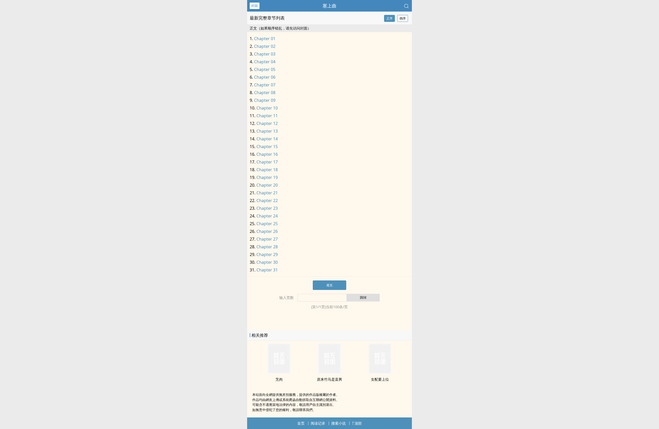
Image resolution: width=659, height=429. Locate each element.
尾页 (329, 285)
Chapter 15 (267, 146)
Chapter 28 (267, 247)
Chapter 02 (264, 46)
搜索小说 (338, 423)
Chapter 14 (267, 139)
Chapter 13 (267, 131)
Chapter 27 (267, 239)
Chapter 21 (267, 193)
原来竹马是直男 (329, 379)
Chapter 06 (264, 77)
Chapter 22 (267, 200)
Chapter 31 (267, 270)
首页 (301, 423)
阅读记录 (318, 423)
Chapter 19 (267, 177)
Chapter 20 (267, 185)
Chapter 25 (267, 223)
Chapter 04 (264, 62)
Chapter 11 (267, 115)
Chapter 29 (267, 254)
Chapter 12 (267, 123)
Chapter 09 (264, 100)
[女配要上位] (380, 372)
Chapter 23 (267, 208)
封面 (254, 5)
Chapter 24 (267, 216)
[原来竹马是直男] (329, 372)
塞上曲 (329, 6)
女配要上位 (380, 379)
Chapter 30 (267, 262)
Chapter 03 (264, 54)
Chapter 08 (264, 92)
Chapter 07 (264, 85)
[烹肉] (279, 372)
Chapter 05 (264, 69)
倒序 (403, 18)
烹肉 (279, 379)
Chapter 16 (267, 154)
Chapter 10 (267, 108)
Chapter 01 (264, 38)
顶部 (358, 423)
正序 (389, 18)
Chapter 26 (267, 231)
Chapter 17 (267, 162)
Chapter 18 (267, 169)
